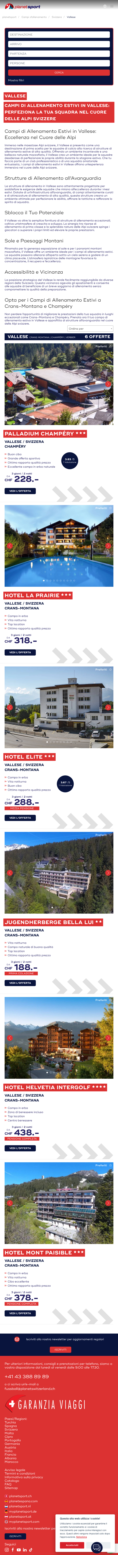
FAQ (8, 1484)
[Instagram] (7, 1550)
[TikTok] (31, 1550)
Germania (12, 1444)
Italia (8, 1451)
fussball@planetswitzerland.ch (30, 1389)
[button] (111, 6)
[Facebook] (13, 1550)
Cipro (9, 1437)
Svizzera (57, 17)
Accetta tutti (72, 1545)
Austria (10, 1447)
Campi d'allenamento (34, 17)
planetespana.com (23, 1501)
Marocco (11, 1462)
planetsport (9, 17)
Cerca (59, 72)
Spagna (11, 1426)
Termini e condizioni (20, 1473)
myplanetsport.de (23, 1511)
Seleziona (81, 1537)
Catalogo (12, 1481)
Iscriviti (61, 1349)
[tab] (47, 419)
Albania (10, 1458)
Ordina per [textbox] (76, 328)
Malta (9, 1433)
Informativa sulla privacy (24, 1477)
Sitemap (11, 1488)
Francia (10, 1455)
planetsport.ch (20, 1496)
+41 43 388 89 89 (27, 1377)
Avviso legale (15, 1470)
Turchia (10, 1422)
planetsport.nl (20, 1506)
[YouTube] (19, 1550)
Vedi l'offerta (20, 491)
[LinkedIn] (25, 1550)
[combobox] (90, 328)
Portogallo (13, 1440)
